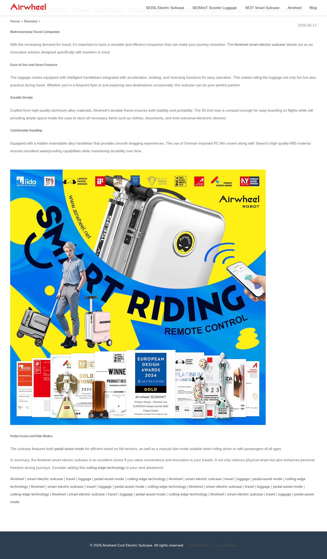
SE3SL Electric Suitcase (165, 8)
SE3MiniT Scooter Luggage (214, 8)
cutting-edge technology (105, 468)
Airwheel (294, 8)
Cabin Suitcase (198, 545)
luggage (84, 479)
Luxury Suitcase (224, 545)
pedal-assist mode (69, 449)
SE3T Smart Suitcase (262, 8)
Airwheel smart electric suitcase (259, 44)
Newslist (30, 21)
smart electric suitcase (45, 479)
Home (15, 21)
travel (70, 479)
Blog (313, 8)
